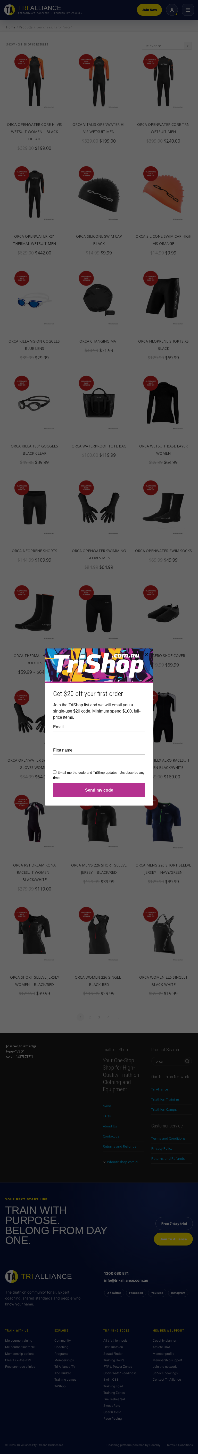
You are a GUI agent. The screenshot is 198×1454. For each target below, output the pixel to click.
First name (62, 750)
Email (58, 727)
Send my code (99, 790)
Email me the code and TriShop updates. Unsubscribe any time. (99, 775)
